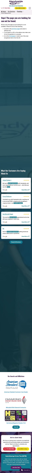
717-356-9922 (10, 449)
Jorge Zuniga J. (7, 180)
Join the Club (16, 467)
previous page (16, 29)
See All (16, 427)
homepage (12, 36)
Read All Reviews (16, 242)
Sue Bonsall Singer (8, 214)
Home (4, 11)
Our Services (11, 11)
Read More (25, 190)
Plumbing (19, 11)
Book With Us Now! (20, 8)
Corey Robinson (7, 196)
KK (3, 228)
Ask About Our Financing (16, 5)
